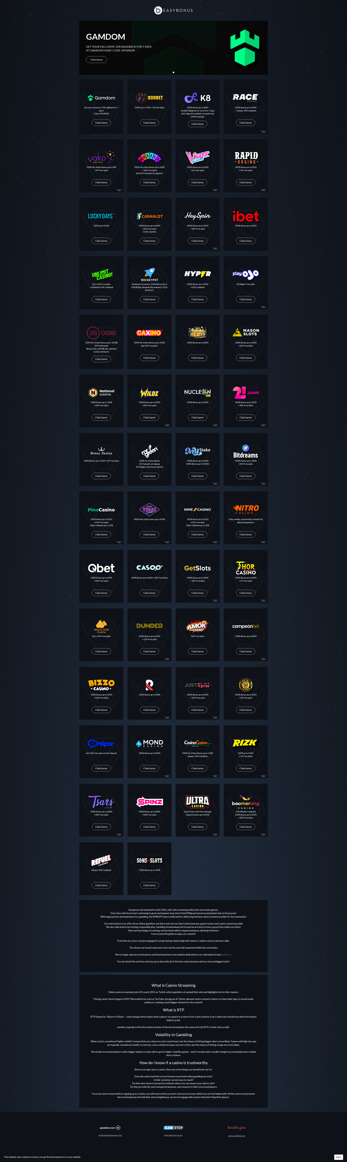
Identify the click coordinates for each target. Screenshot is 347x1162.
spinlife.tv (227, 954)
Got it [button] (338, 1157)
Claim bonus (101, 122)
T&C (263, 131)
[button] (170, 72)
